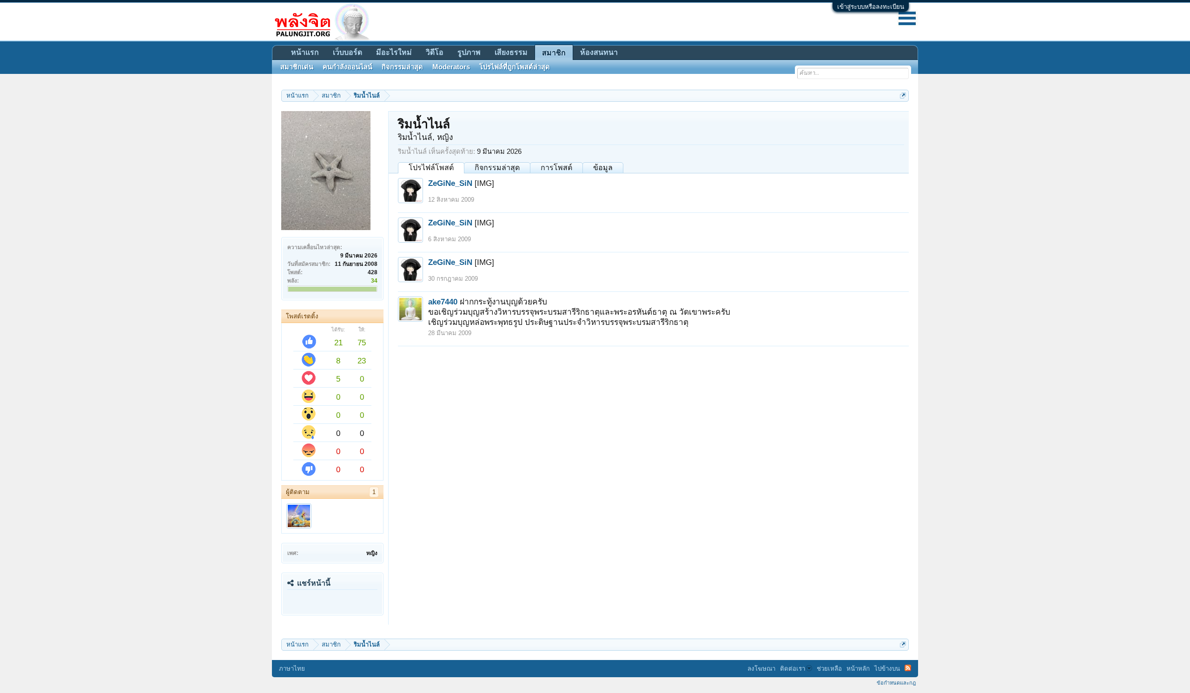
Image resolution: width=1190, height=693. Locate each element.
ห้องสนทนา (599, 52)
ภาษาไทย (292, 668)
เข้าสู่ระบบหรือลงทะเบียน (870, 6)
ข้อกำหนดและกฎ (896, 683)
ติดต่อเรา (792, 668)
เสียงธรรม (511, 52)
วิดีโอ (434, 52)
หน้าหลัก (858, 668)
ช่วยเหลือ (829, 668)
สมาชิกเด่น (296, 67)
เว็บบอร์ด (347, 52)
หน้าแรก (305, 52)
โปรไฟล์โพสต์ (431, 168)
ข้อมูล (603, 168)
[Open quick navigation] (903, 95)
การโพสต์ (556, 168)
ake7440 (442, 301)
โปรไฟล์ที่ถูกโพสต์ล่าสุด (514, 67)
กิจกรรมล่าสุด (497, 168)
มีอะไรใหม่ (394, 52)
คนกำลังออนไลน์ (347, 67)
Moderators (451, 67)
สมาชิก (554, 53)
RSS (908, 668)
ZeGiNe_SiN (450, 183)
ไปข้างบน (887, 668)
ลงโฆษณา (761, 668)
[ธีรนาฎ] (298, 515)
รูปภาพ (469, 52)
